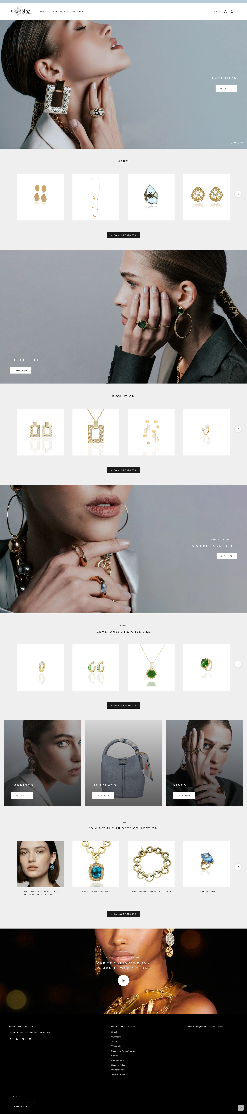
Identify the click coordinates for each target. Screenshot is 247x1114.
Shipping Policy (118, 1065)
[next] (238, 194)
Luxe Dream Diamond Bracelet (151, 892)
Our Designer (117, 1036)
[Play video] (123, 980)
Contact (114, 1055)
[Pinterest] (23, 1038)
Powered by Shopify (20, 1106)
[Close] (240, 1068)
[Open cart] (238, 11)
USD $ (214, 12)
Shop (42, 12)
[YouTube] (30, 1038)
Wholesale (116, 1046)
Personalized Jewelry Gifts (70, 12)
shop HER (227, 556)
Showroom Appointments (123, 1051)
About (114, 1041)
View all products (123, 235)
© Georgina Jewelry (23, 1103)
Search (114, 1032)
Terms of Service (118, 1074)
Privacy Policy (117, 1069)
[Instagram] (17, 1038)
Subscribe (216, 1103)
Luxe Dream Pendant (95, 892)
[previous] (9, 194)
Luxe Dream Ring (206, 892)
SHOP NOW (226, 88)
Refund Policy (117, 1060)
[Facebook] (10, 1038)
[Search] (232, 11)
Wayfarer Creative (215, 1026)
